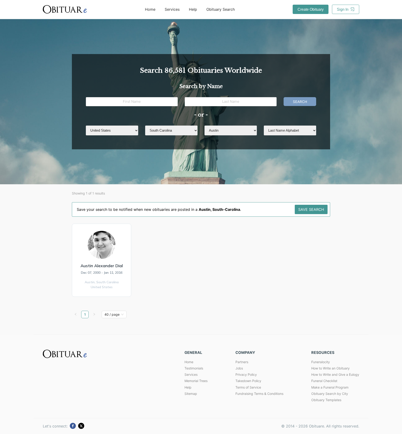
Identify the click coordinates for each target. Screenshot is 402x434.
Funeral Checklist (324, 381)
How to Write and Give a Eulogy (335, 374)
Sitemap (190, 394)
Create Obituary (311, 9)
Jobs (239, 368)
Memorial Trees (196, 381)
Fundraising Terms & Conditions (259, 394)
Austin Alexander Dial (101, 265)
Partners (241, 362)
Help (193, 9)
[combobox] (112, 314)
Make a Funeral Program (329, 387)
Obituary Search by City (329, 394)
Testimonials (193, 368)
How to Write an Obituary (330, 368)
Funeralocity (320, 362)
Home (150, 9)
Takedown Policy (248, 381)
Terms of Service (248, 387)
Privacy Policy (246, 374)
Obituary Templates (326, 400)
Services (172, 9)
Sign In (343, 9)
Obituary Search (220, 9)
